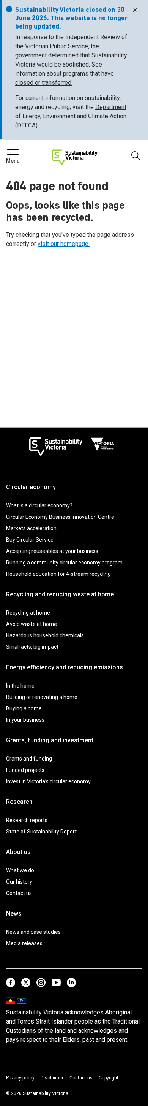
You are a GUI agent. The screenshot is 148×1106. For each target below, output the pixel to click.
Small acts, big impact (32, 647)
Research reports (26, 820)
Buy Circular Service (30, 540)
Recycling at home (28, 613)
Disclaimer (52, 1078)
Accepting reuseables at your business (52, 551)
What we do (20, 870)
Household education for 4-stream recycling (58, 574)
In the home (20, 686)
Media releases (24, 943)
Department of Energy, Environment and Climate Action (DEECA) (70, 116)
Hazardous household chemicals (45, 635)
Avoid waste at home (31, 624)
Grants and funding (29, 759)
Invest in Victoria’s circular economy (48, 781)
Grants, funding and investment (49, 740)
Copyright (108, 1078)
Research (19, 801)
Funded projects (25, 770)
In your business (25, 720)
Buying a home (24, 708)
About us (18, 852)
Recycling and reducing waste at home (60, 594)
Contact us (19, 893)
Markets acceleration (31, 528)
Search (19, 154)
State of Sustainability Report (41, 832)
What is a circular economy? (39, 505)
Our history (19, 882)
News (14, 913)
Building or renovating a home (41, 697)
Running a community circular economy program (64, 562)
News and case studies (33, 932)
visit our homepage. (64, 243)
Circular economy (31, 487)
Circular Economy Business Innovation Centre (60, 517)
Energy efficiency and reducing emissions (64, 667)
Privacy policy (20, 1078)
